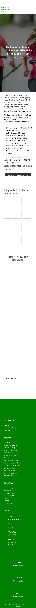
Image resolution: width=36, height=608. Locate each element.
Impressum (18, 606)
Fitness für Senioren (10, 473)
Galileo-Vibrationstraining (12, 463)
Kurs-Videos (8, 430)
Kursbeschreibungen (10, 428)
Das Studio (7, 490)
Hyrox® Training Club (11, 460)
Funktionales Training (11, 455)
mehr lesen (13, 293)
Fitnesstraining (8, 453)
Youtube (18, 593)
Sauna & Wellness (9, 468)
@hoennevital (18, 565)
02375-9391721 (12, 527)
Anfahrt (6, 498)
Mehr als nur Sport (10, 503)
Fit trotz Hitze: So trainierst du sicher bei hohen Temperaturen (17, 322)
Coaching (7, 443)
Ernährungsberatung (10, 450)
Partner (6, 501)
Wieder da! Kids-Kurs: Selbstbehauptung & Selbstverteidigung (17, 284)
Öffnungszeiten (9, 493)
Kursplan (7, 425)
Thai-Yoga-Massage (10, 471)
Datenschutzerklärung (25, 605)
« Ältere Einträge (10, 379)
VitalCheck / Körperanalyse (12, 465)
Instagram (18, 578)
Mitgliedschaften (9, 496)
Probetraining (8, 488)
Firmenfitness (8, 476)
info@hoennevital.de (13, 519)
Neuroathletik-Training (11, 445)
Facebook (18, 562)
